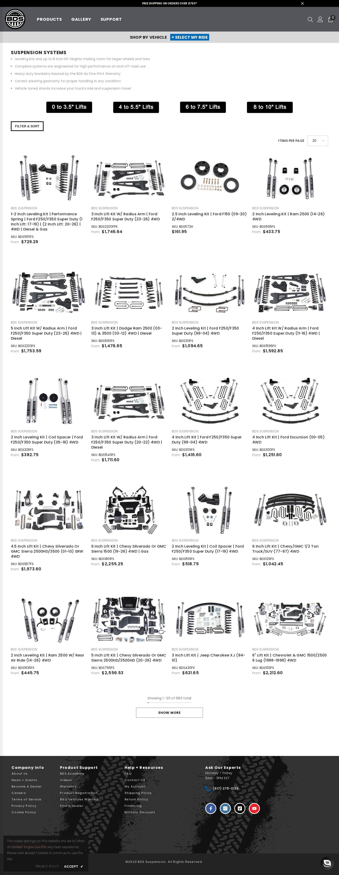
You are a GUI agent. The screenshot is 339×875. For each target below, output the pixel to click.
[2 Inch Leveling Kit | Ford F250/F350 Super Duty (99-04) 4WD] (210, 292)
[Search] (310, 19)
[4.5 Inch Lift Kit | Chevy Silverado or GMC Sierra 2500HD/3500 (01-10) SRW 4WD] (49, 510)
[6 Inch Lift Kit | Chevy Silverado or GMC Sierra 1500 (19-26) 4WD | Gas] (129, 510)
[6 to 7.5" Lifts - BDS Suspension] (203, 107)
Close (302, 4)
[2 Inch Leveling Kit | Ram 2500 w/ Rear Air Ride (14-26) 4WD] (49, 619)
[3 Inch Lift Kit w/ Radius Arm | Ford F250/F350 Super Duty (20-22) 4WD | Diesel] (129, 401)
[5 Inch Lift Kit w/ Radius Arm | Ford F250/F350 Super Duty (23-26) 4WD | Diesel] (49, 292)
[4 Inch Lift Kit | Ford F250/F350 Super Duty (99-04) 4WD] (210, 401)
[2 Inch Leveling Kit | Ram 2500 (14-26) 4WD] (290, 178)
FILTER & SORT (27, 126)
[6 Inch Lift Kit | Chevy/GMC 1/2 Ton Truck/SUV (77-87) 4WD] (290, 510)
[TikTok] (239, 808)
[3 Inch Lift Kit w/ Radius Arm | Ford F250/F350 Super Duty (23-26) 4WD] (129, 178)
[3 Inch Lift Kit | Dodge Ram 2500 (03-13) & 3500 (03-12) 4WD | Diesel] (129, 292)
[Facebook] (210, 808)
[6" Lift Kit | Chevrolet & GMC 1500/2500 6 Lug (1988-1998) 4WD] (290, 619)
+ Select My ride (190, 37)
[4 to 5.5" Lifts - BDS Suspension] (136, 107)
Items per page (291, 140)
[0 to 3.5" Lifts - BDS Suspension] (69, 107)
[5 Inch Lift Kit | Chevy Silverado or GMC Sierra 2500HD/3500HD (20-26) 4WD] (129, 619)
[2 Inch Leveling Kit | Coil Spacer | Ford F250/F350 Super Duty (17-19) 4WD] (210, 510)
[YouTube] (254, 808)
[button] (318, 141)
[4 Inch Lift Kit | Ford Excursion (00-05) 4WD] (290, 401)
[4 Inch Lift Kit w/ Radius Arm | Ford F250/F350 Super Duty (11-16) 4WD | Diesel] (290, 292)
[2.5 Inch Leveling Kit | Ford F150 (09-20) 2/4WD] (210, 178)
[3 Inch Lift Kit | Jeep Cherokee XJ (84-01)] (210, 619)
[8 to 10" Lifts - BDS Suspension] (270, 107)
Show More (169, 712)
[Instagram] (225, 808)
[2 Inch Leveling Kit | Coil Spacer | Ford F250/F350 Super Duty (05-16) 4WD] (49, 401)
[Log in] (320, 19)
